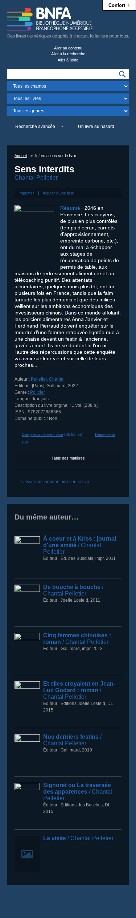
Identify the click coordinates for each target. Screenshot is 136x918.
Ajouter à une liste (58, 193)
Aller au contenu (68, 48)
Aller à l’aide (68, 60)
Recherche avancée (35, 126)
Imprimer (26, 193)
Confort (119, 4)
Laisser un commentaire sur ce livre (56, 481)
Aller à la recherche (68, 54)
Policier (37, 392)
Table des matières (68, 458)
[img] (122, 74)
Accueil (21, 155)
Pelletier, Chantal (48, 379)
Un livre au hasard (96, 126)
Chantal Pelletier (36, 178)
